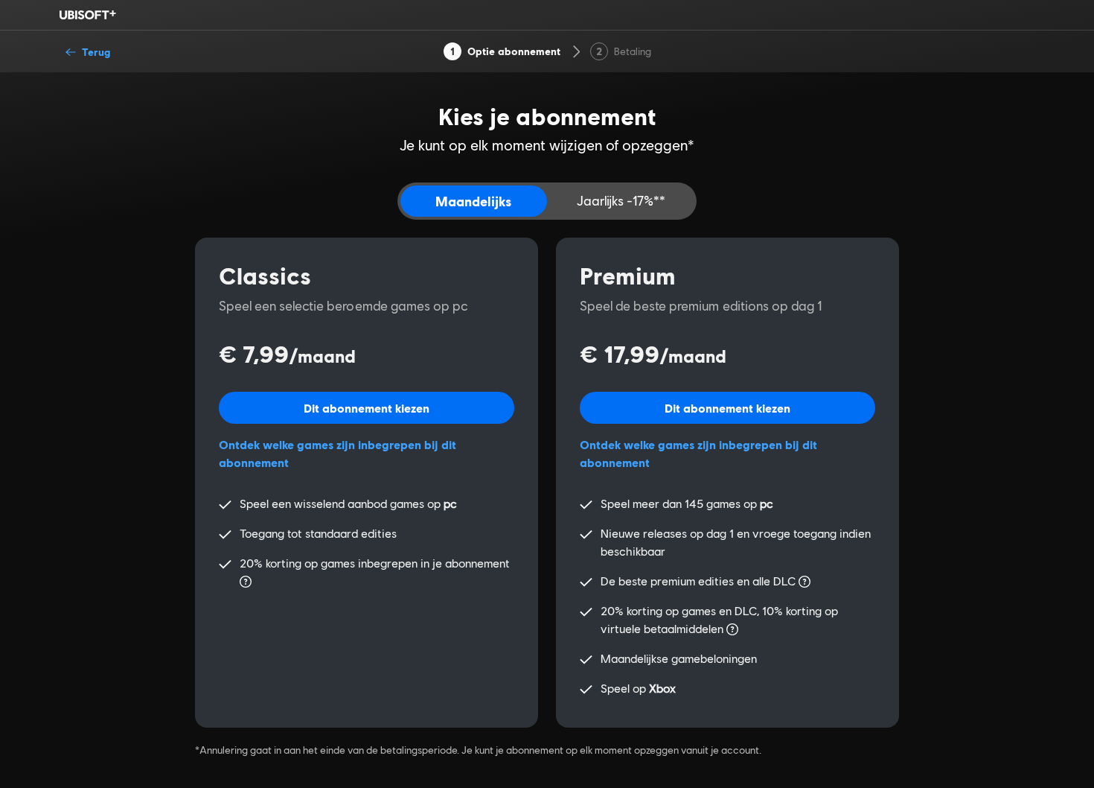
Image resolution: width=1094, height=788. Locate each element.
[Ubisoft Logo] (88, 15)
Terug (96, 51)
